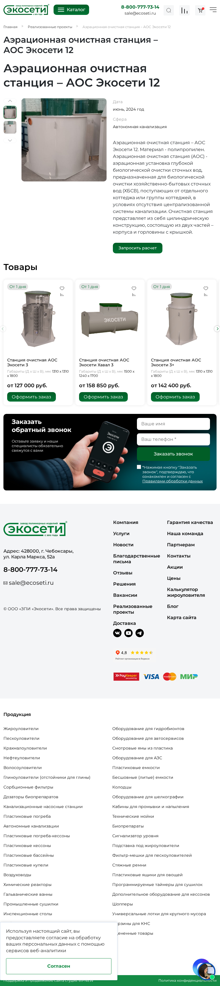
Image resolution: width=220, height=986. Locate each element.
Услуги (121, 533)
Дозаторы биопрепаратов (30, 796)
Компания (125, 522)
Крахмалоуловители (25, 748)
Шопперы (122, 904)
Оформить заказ (31, 397)
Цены (173, 578)
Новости (123, 544)
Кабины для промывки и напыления (150, 806)
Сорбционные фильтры (28, 787)
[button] (217, 329)
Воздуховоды (17, 874)
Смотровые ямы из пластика (142, 748)
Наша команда (185, 533)
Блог (172, 606)
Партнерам (181, 544)
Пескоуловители (21, 738)
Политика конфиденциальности (187, 980)
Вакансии (125, 595)
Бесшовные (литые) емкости (142, 777)
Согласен (58, 966)
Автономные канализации (31, 826)
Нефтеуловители (21, 757)
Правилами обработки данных (172, 481)
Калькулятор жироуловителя (186, 592)
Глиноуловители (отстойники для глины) (47, 777)
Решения (124, 584)
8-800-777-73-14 (140, 7)
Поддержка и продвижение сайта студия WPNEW (48, 980)
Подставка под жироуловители (145, 845)
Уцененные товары (132, 933)
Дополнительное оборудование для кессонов (161, 894)
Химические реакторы (27, 884)
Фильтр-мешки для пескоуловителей (152, 855)
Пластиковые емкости (136, 767)
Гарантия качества (190, 522)
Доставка (124, 623)
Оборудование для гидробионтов (148, 728)
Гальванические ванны (27, 894)
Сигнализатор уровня (135, 835)
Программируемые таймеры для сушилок (157, 884)
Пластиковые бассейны (28, 855)
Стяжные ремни (129, 865)
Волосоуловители (22, 767)
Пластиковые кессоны (27, 845)
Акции (175, 567)
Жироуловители (21, 728)
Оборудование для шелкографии (148, 796)
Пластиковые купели (25, 865)
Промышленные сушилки (30, 904)
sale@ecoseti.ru (140, 13)
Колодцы (121, 787)
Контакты (178, 556)
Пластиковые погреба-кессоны (36, 835)
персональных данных (49, 944)
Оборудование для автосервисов (148, 738)
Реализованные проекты (132, 609)
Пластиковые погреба (27, 816)
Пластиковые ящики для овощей (147, 874)
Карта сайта (182, 617)
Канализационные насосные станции (43, 806)
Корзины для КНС (131, 923)
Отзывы (122, 573)
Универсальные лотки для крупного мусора (159, 913)
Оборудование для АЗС (137, 757)
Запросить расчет (138, 248)
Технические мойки (133, 816)
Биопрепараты (128, 826)
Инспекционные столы (27, 913)
